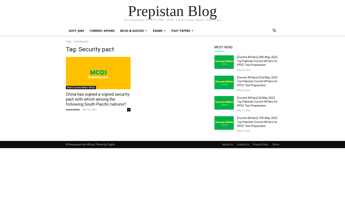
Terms (275, 144)
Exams (158, 31)
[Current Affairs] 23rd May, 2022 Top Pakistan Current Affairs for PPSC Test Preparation (257, 81)
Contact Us (243, 144)
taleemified (73, 109)
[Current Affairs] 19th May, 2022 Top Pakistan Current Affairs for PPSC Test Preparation (257, 121)
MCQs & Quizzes (132, 31)
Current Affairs (102, 31)
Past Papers (181, 31)
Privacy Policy (260, 144)
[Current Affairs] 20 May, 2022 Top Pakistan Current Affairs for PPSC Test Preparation (257, 101)
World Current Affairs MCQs (81, 87)
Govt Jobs (76, 31)
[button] (274, 31)
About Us (227, 144)
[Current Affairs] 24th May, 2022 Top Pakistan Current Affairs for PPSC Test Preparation (257, 61)
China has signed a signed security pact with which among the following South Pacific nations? (98, 99)
